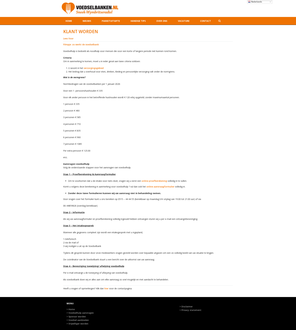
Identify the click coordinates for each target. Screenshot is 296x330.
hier (106, 288)
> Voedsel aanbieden (78, 320)
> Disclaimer (186, 306)
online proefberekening (154, 180)
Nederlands (256, 2)
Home (69, 20)
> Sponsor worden (76, 316)
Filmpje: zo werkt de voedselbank (81, 44)
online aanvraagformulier (160, 186)
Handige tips (138, 20)
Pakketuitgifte (111, 20)
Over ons (161, 20)
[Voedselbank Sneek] (90, 8)
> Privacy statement (190, 310)
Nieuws (87, 20)
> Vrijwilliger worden (77, 323)
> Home (71, 309)
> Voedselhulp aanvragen (80, 312)
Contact (205, 20)
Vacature (183, 20)
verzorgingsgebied (94, 68)
